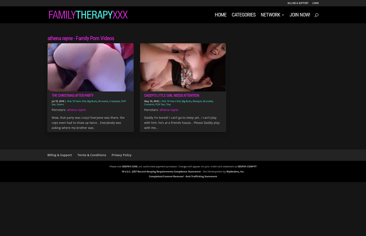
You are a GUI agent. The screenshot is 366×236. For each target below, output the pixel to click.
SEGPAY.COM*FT (247, 166)
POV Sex (160, 104)
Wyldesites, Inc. (235, 171)
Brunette (103, 101)
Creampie (114, 101)
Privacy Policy (122, 155)
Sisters (60, 104)
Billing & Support (298, 3)
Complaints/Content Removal (166, 176)
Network (270, 15)
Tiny (168, 104)
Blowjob (197, 101)
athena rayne (76, 110)
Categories (243, 15)
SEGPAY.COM (129, 166)
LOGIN (315, 3)
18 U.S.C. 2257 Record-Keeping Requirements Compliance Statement (161, 171)
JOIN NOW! (300, 15)
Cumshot (149, 104)
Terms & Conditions (92, 155)
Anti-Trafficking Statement (201, 176)
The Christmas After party (72, 95)
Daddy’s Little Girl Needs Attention (171, 95)
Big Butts (92, 101)
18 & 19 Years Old (76, 101)
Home (220, 15)
